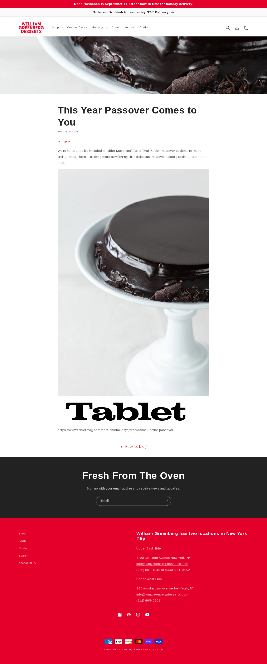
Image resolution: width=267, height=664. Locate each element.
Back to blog (136, 447)
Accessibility (27, 563)
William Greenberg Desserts (127, 649)
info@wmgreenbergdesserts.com (162, 564)
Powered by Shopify (152, 649)
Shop (22, 533)
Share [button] (67, 142)
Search (23, 555)
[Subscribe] (166, 501)
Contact (24, 548)
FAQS (22, 541)
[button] (57, 27)
